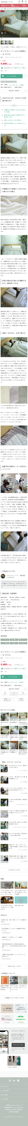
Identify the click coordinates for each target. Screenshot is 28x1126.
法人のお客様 (4, 1095)
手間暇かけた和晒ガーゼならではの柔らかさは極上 (15, 111)
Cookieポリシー (20, 1107)
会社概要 (19, 1109)
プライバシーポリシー (16, 1105)
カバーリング (9, 8)
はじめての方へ (5, 1086)
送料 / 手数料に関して (6, 87)
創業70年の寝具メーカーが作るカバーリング (15, 124)
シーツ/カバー (15, 8)
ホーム (2, 8)
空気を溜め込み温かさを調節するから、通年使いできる (15, 116)
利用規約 (8, 1105)
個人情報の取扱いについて (10, 1107)
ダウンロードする (18, 1045)
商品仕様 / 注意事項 (14, 90)
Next (26, 23)
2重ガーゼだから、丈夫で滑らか (13, 120)
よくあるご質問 (5, 1090)
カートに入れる (11, 76)
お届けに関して (19, 87)
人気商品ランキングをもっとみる (14, 998)
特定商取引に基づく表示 (10, 1109)
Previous (1, 23)
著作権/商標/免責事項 (14, 1111)
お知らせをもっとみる (14, 966)
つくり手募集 (4, 1099)
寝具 (5, 8)
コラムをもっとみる (14, 870)
